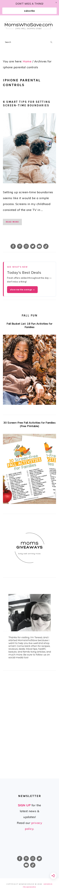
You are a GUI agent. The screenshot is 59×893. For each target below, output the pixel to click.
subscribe (29, 10)
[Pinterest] (19, 246)
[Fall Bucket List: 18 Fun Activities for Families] (29, 371)
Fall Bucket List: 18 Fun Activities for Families (29, 325)
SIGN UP (24, 805)
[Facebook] (13, 246)
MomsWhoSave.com (28, 26)
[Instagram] (26, 246)
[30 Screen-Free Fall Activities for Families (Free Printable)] (29, 470)
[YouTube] (39, 246)
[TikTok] (46, 246)
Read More (12, 222)
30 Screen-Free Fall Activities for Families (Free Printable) (29, 424)
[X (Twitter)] (32, 246)
